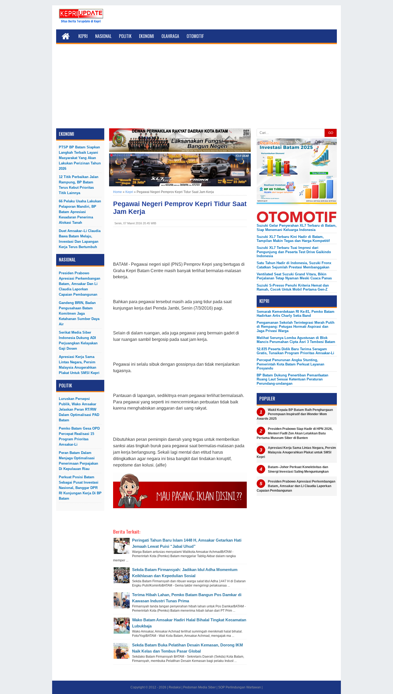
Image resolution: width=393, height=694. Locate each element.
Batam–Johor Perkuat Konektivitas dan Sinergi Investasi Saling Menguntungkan (298, 469)
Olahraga (170, 36)
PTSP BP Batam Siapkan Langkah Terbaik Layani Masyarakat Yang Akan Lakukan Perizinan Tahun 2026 (80, 158)
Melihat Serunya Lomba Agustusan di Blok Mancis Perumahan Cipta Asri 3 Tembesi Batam (296, 340)
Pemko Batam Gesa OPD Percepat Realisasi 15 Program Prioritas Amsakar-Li (79, 436)
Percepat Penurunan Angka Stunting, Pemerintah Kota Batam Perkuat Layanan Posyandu (290, 364)
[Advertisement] (196, 88)
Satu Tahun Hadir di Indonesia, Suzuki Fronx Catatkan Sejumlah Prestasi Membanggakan (294, 265)
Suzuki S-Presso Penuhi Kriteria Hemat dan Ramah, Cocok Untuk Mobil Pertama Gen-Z (293, 287)
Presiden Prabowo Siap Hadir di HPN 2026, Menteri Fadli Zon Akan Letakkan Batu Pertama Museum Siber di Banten (295, 433)
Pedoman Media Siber (199, 687)
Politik (125, 36)
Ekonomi (146, 36)
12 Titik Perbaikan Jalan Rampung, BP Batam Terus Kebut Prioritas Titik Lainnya (78, 185)
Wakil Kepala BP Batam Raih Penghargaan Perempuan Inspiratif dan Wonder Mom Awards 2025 (295, 414)
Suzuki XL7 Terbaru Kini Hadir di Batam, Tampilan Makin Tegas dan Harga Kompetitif (293, 239)
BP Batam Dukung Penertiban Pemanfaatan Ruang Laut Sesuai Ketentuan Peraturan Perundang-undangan (292, 379)
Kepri (83, 36)
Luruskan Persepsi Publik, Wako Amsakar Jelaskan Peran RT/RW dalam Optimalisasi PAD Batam (79, 409)
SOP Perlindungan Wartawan (239, 687)
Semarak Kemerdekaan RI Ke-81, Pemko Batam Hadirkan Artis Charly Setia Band (295, 314)
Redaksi (175, 687)
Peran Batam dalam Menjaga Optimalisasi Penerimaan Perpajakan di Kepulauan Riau (78, 461)
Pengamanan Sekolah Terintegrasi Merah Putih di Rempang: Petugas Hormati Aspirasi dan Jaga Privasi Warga (295, 327)
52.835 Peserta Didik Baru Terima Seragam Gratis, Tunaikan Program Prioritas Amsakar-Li (295, 351)
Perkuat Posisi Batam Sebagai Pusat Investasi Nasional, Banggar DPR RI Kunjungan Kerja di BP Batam (80, 487)
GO (330, 133)
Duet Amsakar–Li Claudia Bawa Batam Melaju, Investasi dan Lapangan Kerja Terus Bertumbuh (80, 239)
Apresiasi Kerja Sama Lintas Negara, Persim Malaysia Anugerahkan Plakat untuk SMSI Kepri (79, 365)
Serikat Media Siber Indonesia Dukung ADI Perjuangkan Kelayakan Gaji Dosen (78, 340)
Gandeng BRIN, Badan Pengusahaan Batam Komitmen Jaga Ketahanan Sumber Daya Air (79, 313)
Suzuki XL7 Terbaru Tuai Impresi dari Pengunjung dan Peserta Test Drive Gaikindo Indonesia (294, 252)
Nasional (103, 36)
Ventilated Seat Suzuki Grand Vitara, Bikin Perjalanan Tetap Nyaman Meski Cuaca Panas (294, 276)
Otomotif (195, 36)
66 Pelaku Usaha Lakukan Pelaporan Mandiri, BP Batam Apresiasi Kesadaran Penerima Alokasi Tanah (80, 212)
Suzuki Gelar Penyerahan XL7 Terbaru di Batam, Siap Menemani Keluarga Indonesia (297, 227)
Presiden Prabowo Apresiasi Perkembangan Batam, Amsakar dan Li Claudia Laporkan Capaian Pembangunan (79, 283)
